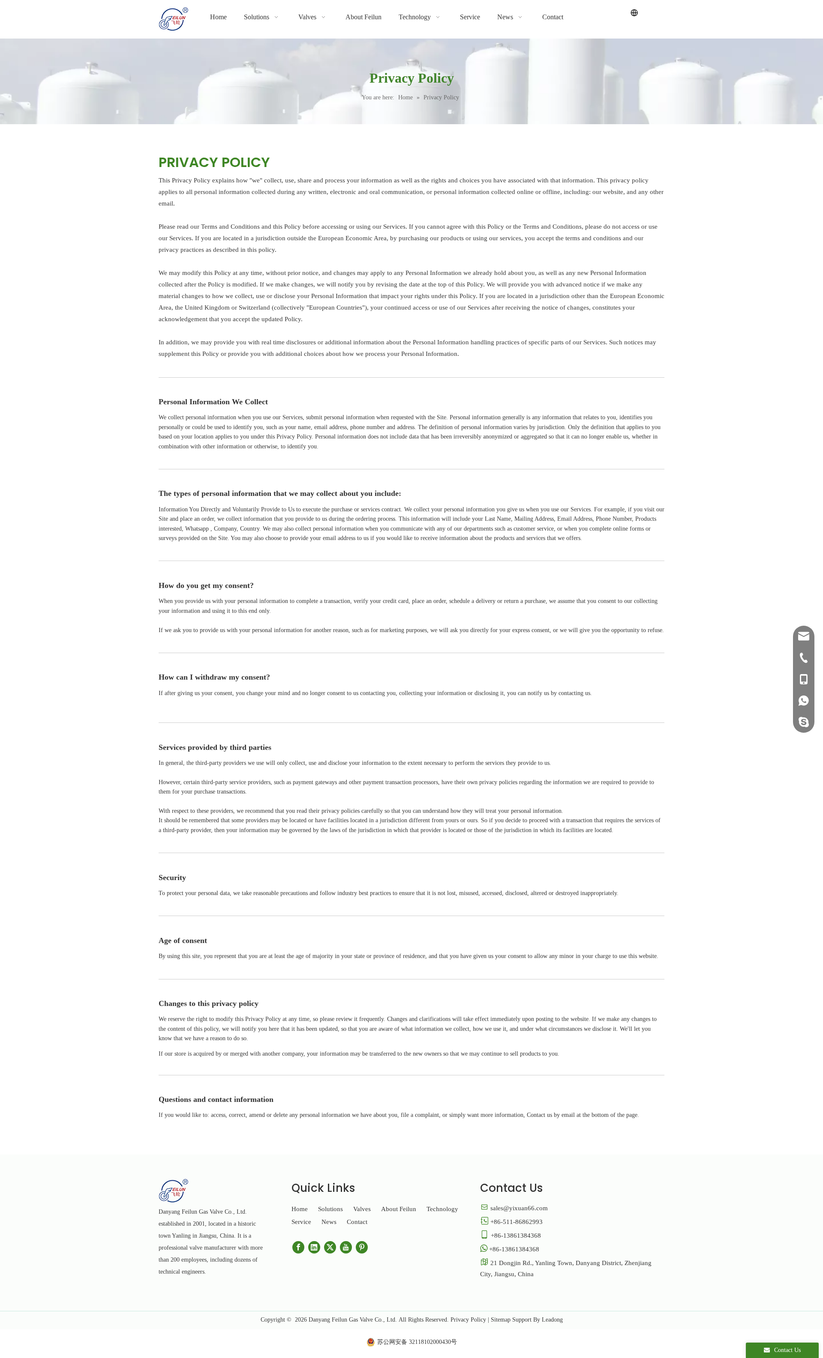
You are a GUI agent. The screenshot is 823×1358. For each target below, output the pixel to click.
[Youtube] (346, 1247)
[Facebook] (298, 1247)
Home (299, 1209)
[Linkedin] (314, 1247)
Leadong (552, 1319)
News (328, 1221)
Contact (357, 1221)
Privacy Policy (468, 1319)
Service (301, 1221)
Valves (362, 1209)
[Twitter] (330, 1247)
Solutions (330, 1209)
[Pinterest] (362, 1247)
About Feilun (398, 1209)
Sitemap (501, 1319)
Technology (442, 1209)
